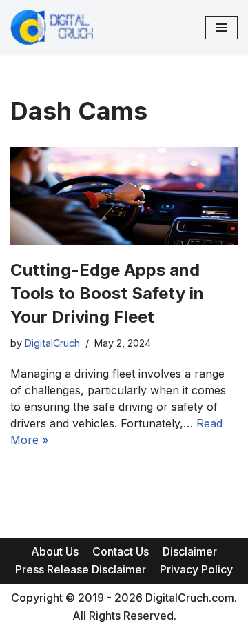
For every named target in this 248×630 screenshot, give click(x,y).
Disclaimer (190, 551)
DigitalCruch (52, 343)
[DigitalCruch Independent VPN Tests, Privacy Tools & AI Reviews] (51, 27)
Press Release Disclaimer (80, 569)
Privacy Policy (196, 569)
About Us (55, 551)
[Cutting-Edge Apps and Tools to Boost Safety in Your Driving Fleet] (124, 196)
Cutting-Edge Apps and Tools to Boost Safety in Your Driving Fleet (107, 293)
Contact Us (120, 551)
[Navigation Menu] (221, 27)
